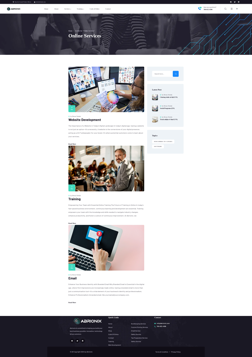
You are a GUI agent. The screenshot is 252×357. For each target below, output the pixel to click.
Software (158, 146)
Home (70, 31)
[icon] (231, 2)
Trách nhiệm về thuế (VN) (168, 119)
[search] (225, 9)
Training (74, 199)
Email (72, 278)
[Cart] (237, 9)
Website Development (84, 120)
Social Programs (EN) (167, 108)
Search (176, 74)
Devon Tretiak (76, 116)
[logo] (13, 9)
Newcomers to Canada (163, 141)
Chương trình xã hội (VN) (168, 97)
